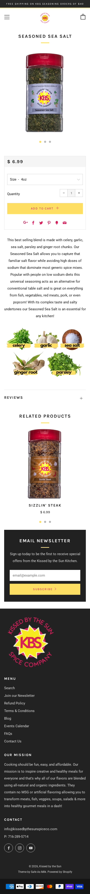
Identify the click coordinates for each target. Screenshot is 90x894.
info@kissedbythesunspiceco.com (30, 829)
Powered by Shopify (60, 871)
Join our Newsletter (19, 696)
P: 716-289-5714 (16, 837)
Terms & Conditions (19, 711)
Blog (7, 718)
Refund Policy (14, 703)
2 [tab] (45, 522)
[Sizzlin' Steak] (45, 463)
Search (9, 688)
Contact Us (12, 741)
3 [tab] (50, 522)
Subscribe (43, 589)
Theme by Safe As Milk (32, 871)
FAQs (8, 734)
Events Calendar (16, 726)
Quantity (13, 194)
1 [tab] (40, 522)
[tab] (40, 142)
